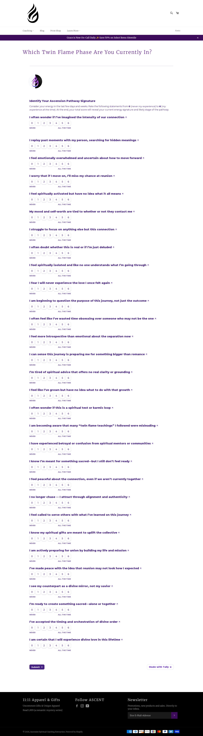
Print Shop (55, 30)
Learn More (73, 30)
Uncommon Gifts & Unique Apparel (41, 705)
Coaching (28, 30)
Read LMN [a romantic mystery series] (42, 710)
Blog (42, 30)
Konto (177, 30)
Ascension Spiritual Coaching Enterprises (47, 732)
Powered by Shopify (74, 732)
